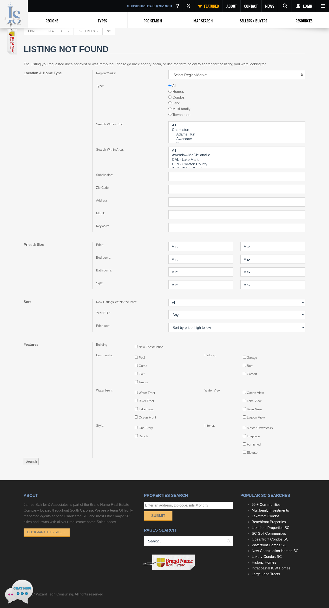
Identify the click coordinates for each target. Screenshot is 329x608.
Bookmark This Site (46, 532)
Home (32, 31)
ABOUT (231, 6)
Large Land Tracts (266, 574)
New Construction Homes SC (275, 551)
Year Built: (103, 313)
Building (101, 344)
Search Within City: (109, 124)
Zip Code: (103, 187)
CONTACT (251, 6)
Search (31, 461)
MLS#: (100, 213)
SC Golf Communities (269, 533)
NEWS (269, 6)
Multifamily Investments (270, 510)
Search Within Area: (110, 149)
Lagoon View (256, 417)
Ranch (143, 436)
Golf (142, 374)
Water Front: (104, 390)
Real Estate (57, 31)
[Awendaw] (236, 139)
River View (254, 409)
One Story (146, 428)
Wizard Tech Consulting (54, 594)
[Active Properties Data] (177, 6)
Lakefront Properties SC (271, 528)
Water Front (147, 393)
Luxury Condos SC (267, 556)
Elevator (252, 452)
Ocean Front (147, 417)
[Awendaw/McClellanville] (236, 155)
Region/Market (106, 73)
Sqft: (99, 283)
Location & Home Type (43, 73)
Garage (252, 357)
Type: (100, 86)
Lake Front (146, 409)
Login (307, 6)
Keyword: (102, 226)
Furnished (254, 444)
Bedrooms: (103, 257)
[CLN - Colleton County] (236, 164)
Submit (158, 515)
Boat (250, 366)
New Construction (151, 347)
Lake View (254, 401)
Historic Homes (264, 562)
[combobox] (236, 74)
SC (109, 31)
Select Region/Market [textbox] (190, 75)
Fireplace (253, 436)
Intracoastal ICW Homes (271, 568)
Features (31, 344)
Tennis (143, 382)
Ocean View (255, 393)
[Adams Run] (236, 134)
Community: (104, 355)
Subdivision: (104, 175)
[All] (236, 125)
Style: (100, 425)
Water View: (212, 390)
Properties (86, 31)
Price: (100, 245)
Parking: (210, 355)
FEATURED (211, 6)
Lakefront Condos (266, 516)
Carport (252, 374)
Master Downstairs (260, 428)
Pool (142, 357)
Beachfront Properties (269, 522)
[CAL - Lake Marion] (236, 159)
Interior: (209, 425)
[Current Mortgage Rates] (188, 6)
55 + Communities (266, 504)
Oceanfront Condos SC (270, 539)
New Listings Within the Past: (116, 302)
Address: (102, 200)
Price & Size (34, 245)
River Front (146, 401)
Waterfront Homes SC (269, 545)
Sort (27, 302)
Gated (143, 366)
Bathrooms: (104, 270)
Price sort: (103, 326)
